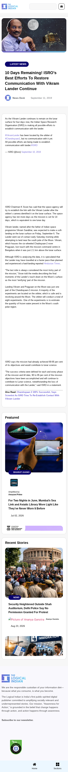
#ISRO (34, 145)
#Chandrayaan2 (12, 138)
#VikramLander (12, 135)
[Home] (34, 764)
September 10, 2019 (31, 152)
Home (34, 768)
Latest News (18, 64)
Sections (11, 769)
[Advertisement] (34, 180)
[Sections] (11, 763)
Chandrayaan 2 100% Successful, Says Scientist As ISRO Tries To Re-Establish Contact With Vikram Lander (32, 395)
